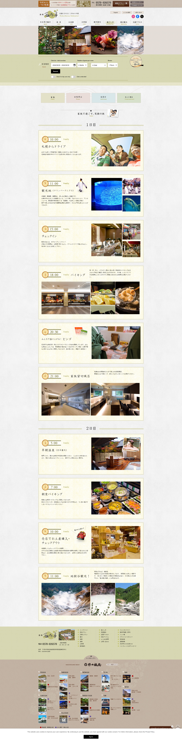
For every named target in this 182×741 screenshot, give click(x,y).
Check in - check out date (58, 60)
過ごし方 (110, 22)
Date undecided (81, 77)
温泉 (59, 22)
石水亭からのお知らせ (126, 644)
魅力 (81, 637)
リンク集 (122, 634)
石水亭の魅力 (45, 22)
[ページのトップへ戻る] (91, 657)
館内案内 (97, 22)
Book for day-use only (63, 77)
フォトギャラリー (125, 630)
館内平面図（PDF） (125, 632)
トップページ (84, 630)
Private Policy (149, 732)
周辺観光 (123, 22)
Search (55, 71)
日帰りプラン (84, 634)
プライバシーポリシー (126, 637)
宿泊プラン (83, 632)
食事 (81, 641)
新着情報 (122, 641)
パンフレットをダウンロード (128, 646)
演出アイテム (105, 637)
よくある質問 (105, 639)
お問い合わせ (105, 641)
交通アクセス (137, 22)
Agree (91, 737)
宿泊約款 (122, 639)
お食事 (71, 22)
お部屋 (84, 22)
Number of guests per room (83, 60)
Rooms (110, 60)
